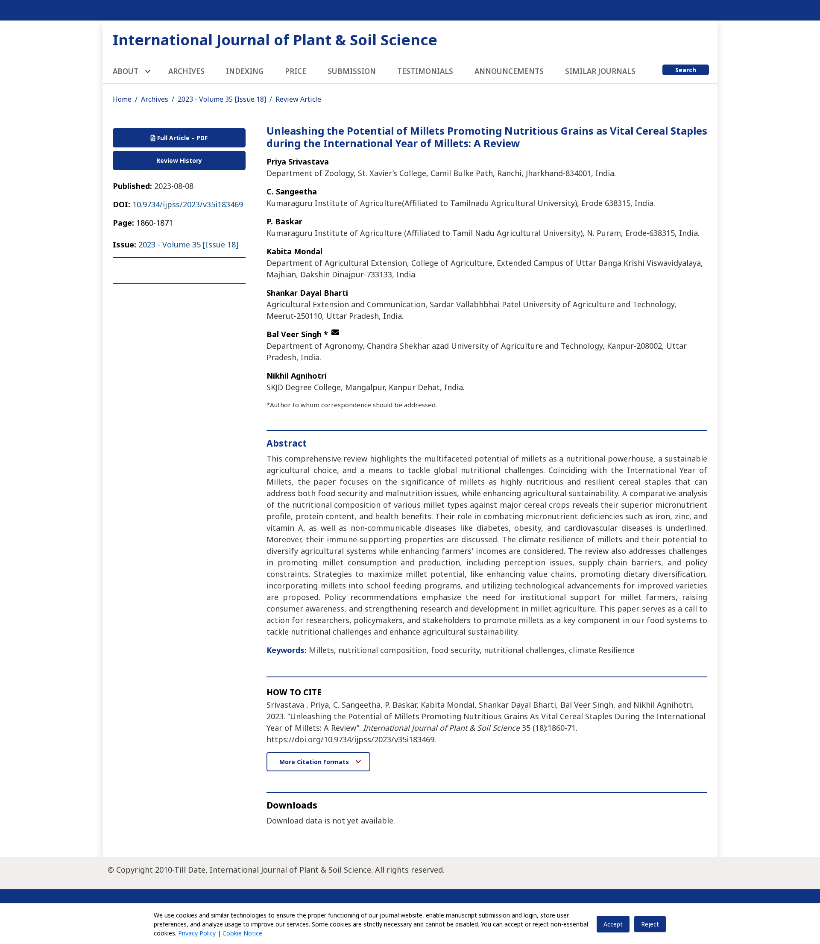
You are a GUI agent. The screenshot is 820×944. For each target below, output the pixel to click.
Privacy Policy (197, 933)
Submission (352, 71)
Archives (186, 71)
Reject (650, 924)
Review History (179, 160)
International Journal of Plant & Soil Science (275, 39)
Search (685, 70)
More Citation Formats (315, 762)
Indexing (245, 71)
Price (295, 71)
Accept (613, 924)
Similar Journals (600, 71)
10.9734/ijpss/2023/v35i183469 (187, 204)
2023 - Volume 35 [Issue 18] (222, 99)
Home (122, 99)
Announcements (509, 71)
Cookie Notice (242, 933)
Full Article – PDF (181, 138)
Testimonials (425, 71)
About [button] (126, 71)
